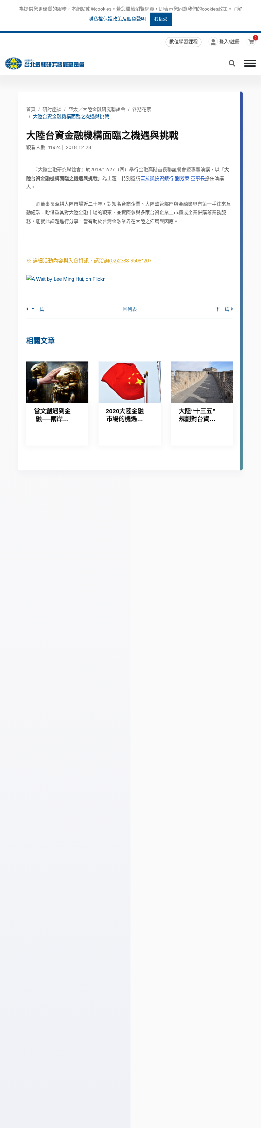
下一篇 (223, 309)
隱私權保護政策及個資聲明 (117, 18)
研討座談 (52, 109)
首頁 (31, 109)
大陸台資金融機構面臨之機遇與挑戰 (71, 116)
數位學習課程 (183, 41)
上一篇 (36, 309)
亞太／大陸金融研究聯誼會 (96, 109)
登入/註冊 (229, 41)
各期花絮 (141, 109)
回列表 (130, 309)
